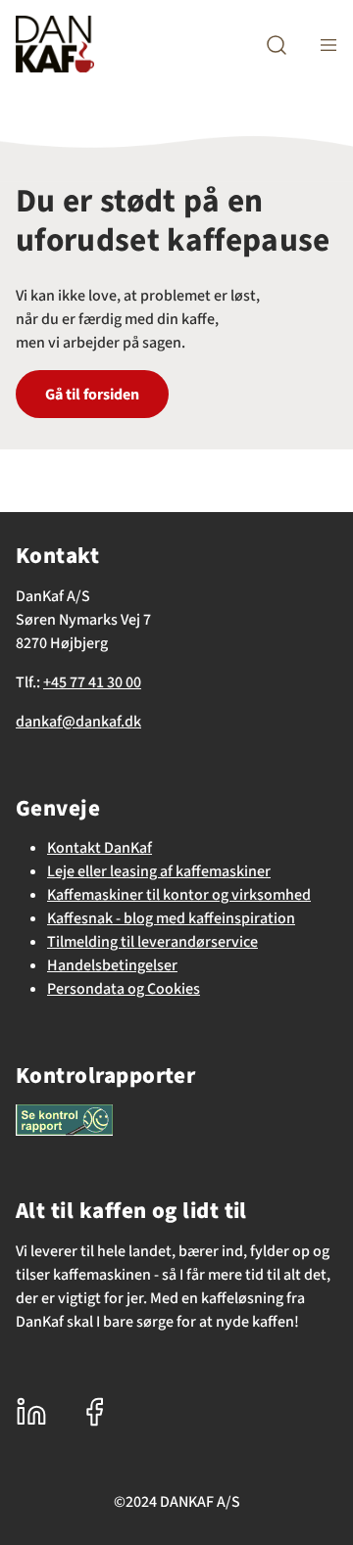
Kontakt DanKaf (99, 848)
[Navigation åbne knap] (328, 44)
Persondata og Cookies (123, 989)
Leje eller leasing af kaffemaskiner (159, 871)
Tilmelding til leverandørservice (152, 942)
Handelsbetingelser (112, 965)
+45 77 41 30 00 (92, 682)
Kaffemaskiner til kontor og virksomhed (179, 895)
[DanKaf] (55, 44)
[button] (276, 44)
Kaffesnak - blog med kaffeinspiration (171, 918)
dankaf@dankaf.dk (78, 721)
